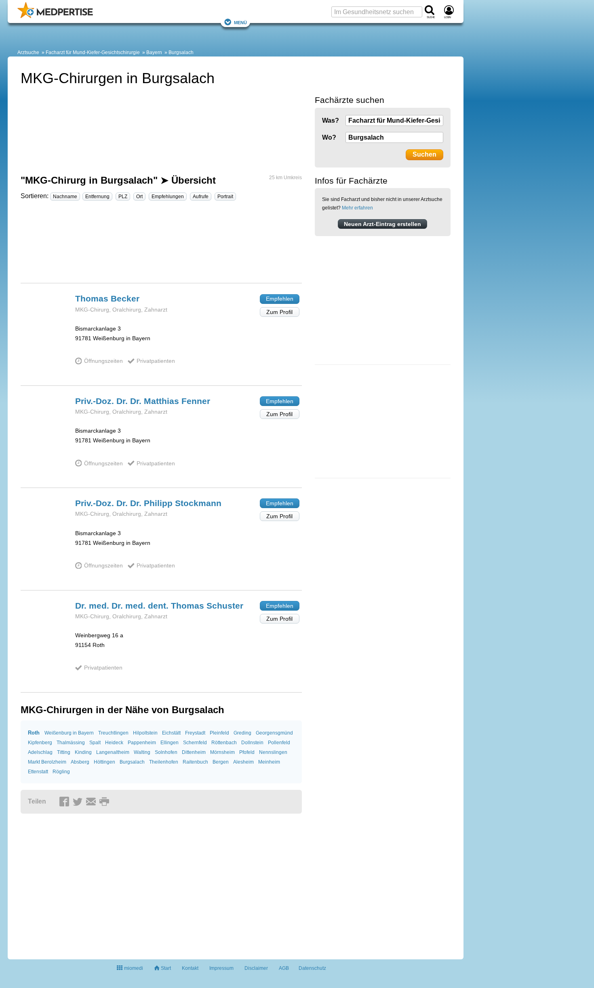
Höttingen (104, 762)
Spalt (95, 742)
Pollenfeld (279, 742)
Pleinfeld (219, 733)
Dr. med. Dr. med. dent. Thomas (159, 605)
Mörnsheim (222, 752)
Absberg (80, 762)
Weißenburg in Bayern (69, 733)
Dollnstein (252, 742)
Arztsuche (28, 52)
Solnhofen (166, 752)
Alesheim (243, 762)
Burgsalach (181, 52)
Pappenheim (142, 742)
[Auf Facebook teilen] (65, 802)
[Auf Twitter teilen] (79, 802)
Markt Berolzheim (47, 762)
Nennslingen (273, 752)
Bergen (221, 762)
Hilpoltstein (145, 733)
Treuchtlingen (113, 733)
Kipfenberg (40, 742)
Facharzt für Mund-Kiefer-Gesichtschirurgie (93, 52)
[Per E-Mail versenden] (92, 802)
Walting (142, 752)
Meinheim (269, 762)
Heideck (114, 742)
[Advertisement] (161, 245)
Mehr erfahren (357, 208)
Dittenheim (194, 752)
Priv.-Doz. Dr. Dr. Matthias (142, 401)
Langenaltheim (112, 752)
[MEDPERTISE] (55, 16)
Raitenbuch (195, 762)
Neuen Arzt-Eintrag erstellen (382, 224)
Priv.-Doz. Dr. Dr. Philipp (148, 503)
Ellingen (169, 742)
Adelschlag (40, 752)
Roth (34, 733)
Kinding (83, 752)
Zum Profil (279, 312)
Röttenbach (224, 742)
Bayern (154, 52)
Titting (63, 752)
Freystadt (195, 733)
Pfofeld (247, 752)
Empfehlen (279, 298)
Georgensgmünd (274, 733)
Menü (240, 22)
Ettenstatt (38, 771)
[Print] (105, 802)
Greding (242, 733)
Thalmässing (71, 742)
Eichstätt (171, 733)
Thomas (107, 298)
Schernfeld (195, 742)
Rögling (61, 771)
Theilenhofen (163, 762)
